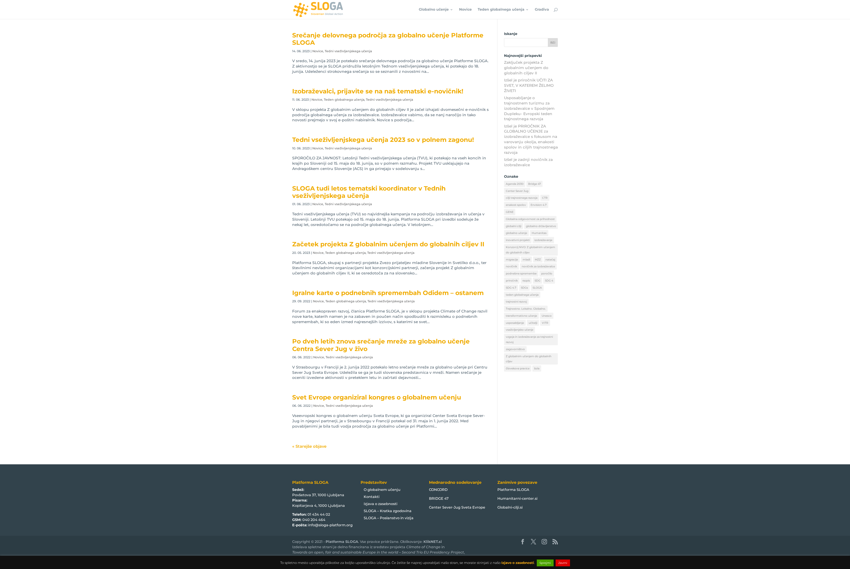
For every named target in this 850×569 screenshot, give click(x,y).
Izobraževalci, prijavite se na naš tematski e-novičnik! (377, 91)
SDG (537, 280)
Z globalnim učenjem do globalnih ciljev (528, 359)
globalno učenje (516, 233)
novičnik (511, 266)
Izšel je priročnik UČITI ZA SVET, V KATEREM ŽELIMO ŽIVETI (529, 85)
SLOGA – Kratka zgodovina (387, 511)
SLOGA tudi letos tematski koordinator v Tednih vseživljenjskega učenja (369, 192)
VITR (545, 322)
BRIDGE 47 (439, 498)
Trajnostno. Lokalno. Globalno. (526, 308)
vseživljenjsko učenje (519, 329)
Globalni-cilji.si (510, 507)
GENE (510, 212)
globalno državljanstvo (541, 226)
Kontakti (371, 497)
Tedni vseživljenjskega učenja (348, 51)
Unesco (547, 315)
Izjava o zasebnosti (380, 504)
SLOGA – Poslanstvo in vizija (388, 518)
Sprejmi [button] (545, 563)
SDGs (524, 287)
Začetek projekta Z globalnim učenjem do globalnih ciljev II (388, 244)
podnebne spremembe (521, 273)
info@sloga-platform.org (330, 525)
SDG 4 (549, 280)
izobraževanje (543, 240)
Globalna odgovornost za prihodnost (530, 219)
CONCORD (438, 490)
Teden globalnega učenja (501, 10)
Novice (465, 10)
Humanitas (539, 233)
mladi (526, 259)
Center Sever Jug (517, 191)
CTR (545, 197)
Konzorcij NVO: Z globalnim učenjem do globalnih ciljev (530, 249)
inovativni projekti (518, 240)
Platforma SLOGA (513, 490)
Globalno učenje (434, 10)
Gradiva (542, 10)
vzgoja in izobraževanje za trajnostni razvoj (529, 339)
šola (536, 368)
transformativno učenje (521, 315)
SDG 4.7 (511, 287)
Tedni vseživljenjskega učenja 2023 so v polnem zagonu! (383, 139)
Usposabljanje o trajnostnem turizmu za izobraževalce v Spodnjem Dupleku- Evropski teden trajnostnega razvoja (529, 108)
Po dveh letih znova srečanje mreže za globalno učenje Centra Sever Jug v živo (381, 345)
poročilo (546, 273)
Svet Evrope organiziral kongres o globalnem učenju (376, 397)
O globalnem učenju (382, 490)
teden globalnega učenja (522, 294)
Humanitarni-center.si (517, 498)
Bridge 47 (534, 183)
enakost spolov (516, 204)
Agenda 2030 (515, 183)
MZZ (538, 259)
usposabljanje (515, 322)
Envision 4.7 (539, 204)
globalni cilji (513, 226)
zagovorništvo (515, 349)
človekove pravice (517, 368)
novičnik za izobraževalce (538, 266)
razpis (526, 280)
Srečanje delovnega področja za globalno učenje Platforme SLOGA (387, 38)
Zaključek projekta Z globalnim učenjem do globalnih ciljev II (526, 67)
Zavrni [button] (562, 563)
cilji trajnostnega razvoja (521, 197)
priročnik (512, 280)
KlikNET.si (432, 542)
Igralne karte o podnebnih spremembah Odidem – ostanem (388, 293)
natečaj (550, 259)
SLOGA (537, 287)
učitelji (533, 322)
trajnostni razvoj (516, 301)
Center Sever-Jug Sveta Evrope (457, 507)
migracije (512, 259)
